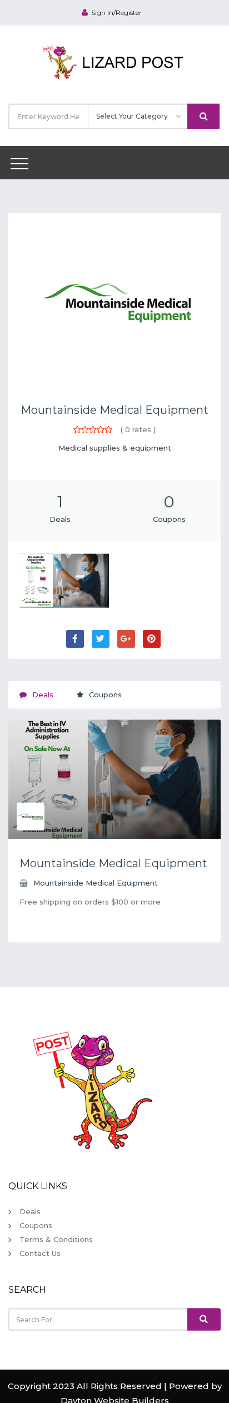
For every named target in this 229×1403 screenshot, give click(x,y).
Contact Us (40, 1253)
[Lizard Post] (115, 60)
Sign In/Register (116, 12)
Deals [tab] (42, 694)
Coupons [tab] (105, 694)
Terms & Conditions (56, 1239)
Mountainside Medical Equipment (114, 410)
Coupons (35, 1225)
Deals (30, 1211)
